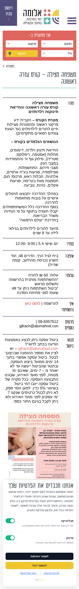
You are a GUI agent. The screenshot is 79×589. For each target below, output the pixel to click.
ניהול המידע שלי (28, 573)
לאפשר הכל (39, 565)
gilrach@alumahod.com (38, 348)
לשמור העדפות (39, 556)
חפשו (22, 53)
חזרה (10, 66)
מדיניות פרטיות (51, 573)
